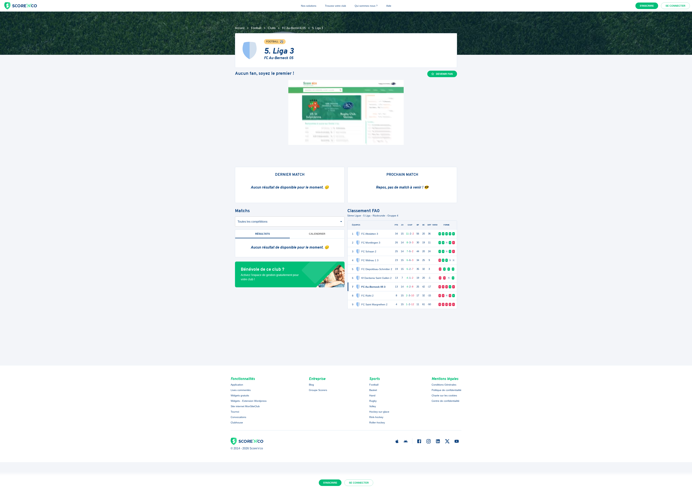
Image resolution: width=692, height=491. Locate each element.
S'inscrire (647, 5)
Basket (373, 390)
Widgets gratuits (240, 395)
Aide (388, 5)
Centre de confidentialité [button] (445, 400)
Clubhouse (237, 422)
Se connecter (675, 5)
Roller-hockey (377, 422)
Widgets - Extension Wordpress (249, 400)
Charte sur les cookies (444, 395)
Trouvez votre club (335, 5)
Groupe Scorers (318, 390)
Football (256, 28)
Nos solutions (308, 5)
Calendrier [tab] (317, 233)
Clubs (272, 28)
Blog (311, 384)
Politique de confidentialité (446, 390)
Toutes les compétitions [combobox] (252, 221)
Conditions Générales (444, 384)
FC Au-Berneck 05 (294, 28)
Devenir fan (444, 73)
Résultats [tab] (262, 233)
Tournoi (235, 411)
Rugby (373, 400)
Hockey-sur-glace (379, 411)
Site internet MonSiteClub (245, 406)
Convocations (238, 417)
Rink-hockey (376, 417)
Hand (372, 395)
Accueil (240, 28)
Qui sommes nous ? (366, 5)
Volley (372, 406)
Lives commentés (241, 390)
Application (237, 384)
